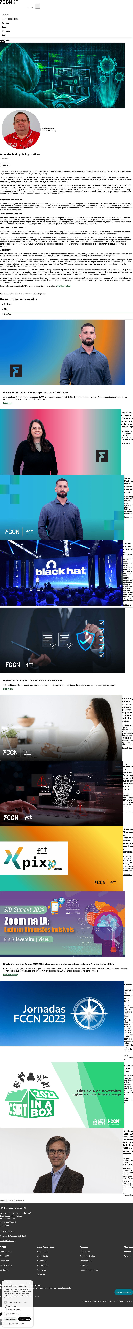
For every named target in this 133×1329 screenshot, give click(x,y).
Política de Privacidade (92, 1301)
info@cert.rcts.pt (64, 286)
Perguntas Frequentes (89, 1270)
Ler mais (12, 1298)
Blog (3, 35)
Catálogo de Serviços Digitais (12, 1236)
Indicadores (85, 1252)
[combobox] (27, 1283)
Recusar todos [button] (24, 1319)
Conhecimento (43, 1265)
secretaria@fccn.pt (8, 1222)
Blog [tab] (6, 309)
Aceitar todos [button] (10, 1319)
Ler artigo (7, 403)
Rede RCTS (4, 1256)
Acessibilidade (126, 1301)
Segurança (5, 165)
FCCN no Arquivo (7, 1241)
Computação (42, 1256)
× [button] (30, 1283)
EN (32, 8)
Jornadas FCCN (6, 1232)
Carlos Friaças (48, 129)
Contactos (4, 1270)
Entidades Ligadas (87, 1256)
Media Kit (84, 1265)
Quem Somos (5, 1252)
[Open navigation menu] (37, 6)
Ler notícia (7, 689)
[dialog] (17, 1303)
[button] (17, 1323)
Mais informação (10, 975)
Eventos (127, 1256)
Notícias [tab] (7, 304)
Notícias (127, 1252)
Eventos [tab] (7, 314)
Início (2, 40)
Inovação (41, 1274)
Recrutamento (6, 1265)
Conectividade (43, 1252)
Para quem (4, 1261)
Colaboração (42, 1261)
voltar (2, 42)
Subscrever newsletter (123, 1292)
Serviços (5, 23)
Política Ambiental (110, 1301)
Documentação (86, 1261)
